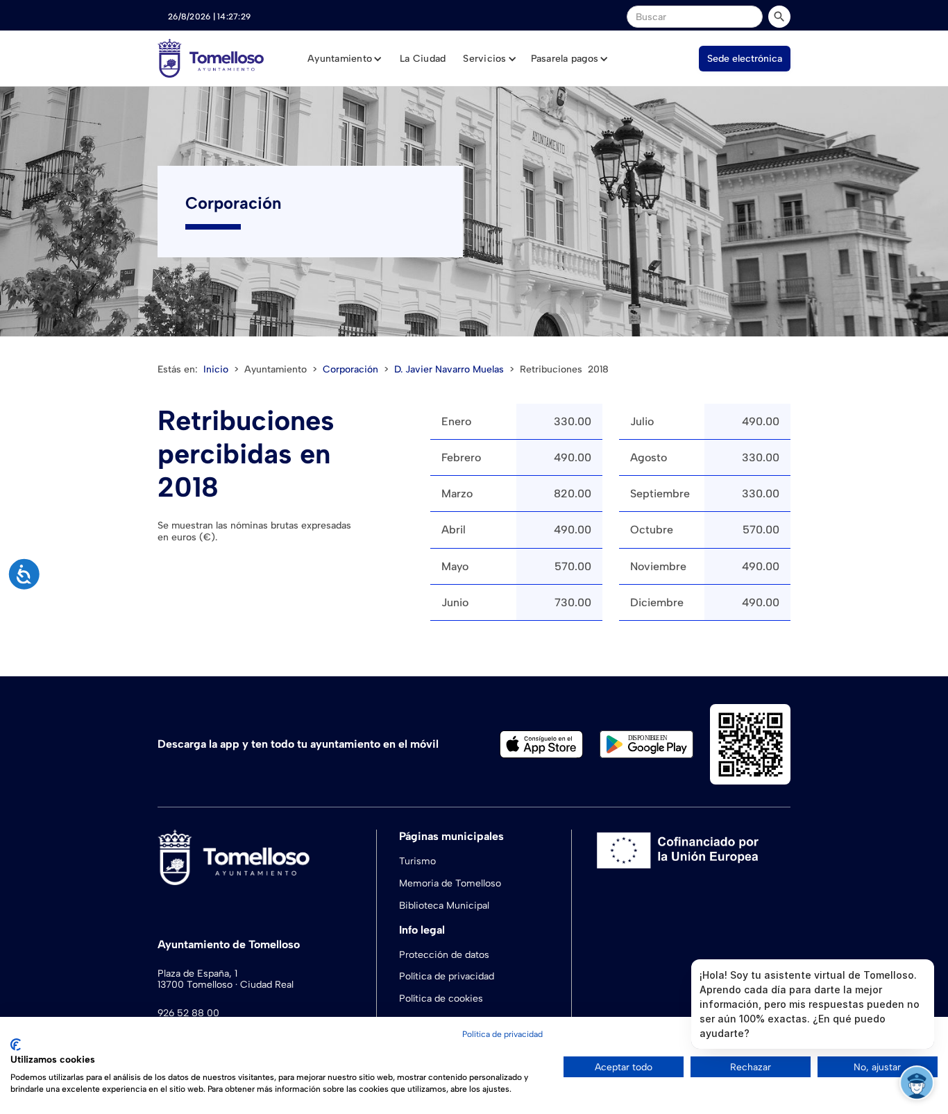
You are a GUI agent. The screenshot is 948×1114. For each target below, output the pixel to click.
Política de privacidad (446, 976)
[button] (344, 59)
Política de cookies (441, 998)
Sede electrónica (744, 59)
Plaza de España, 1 (197, 973)
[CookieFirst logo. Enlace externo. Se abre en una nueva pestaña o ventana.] (15, 1044)
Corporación (350, 369)
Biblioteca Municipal (444, 905)
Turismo (417, 861)
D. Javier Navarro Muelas (449, 369)
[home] (211, 58)
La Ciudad (423, 59)
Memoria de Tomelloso (450, 883)
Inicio (215, 369)
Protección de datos (444, 955)
